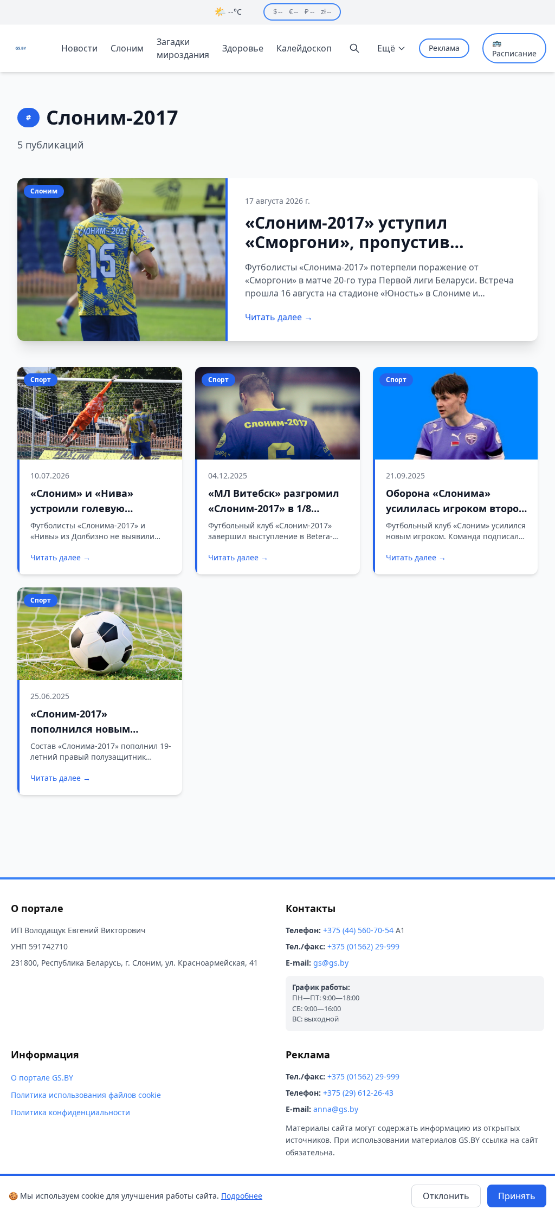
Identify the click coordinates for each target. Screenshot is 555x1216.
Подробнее (241, 1196)
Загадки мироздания (183, 48)
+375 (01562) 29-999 (363, 946)
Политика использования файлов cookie (86, 1095)
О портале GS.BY (42, 1077)
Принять (516, 1196)
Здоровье (242, 48)
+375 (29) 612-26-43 (358, 1093)
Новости (79, 48)
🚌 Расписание (514, 48)
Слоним (127, 48)
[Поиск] (354, 48)
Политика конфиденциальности (70, 1112)
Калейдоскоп (304, 48)
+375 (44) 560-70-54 (358, 930)
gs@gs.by (331, 963)
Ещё (386, 48)
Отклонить (446, 1196)
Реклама (444, 48)
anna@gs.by (335, 1109)
